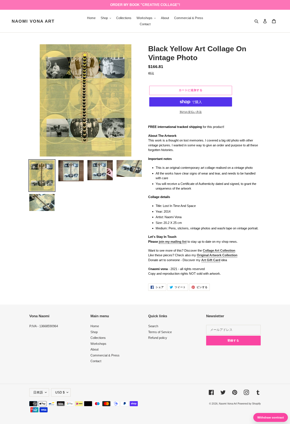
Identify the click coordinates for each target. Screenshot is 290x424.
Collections (98, 337)
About (94, 349)
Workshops (98, 343)
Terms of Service (160, 332)
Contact (95, 361)
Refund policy (157, 337)
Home (94, 326)
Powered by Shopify (249, 403)
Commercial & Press (105, 355)
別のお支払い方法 (191, 112)
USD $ (60, 392)
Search (153, 326)
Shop (94, 332)
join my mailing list (173, 241)
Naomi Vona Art (33, 21)
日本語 (38, 392)
